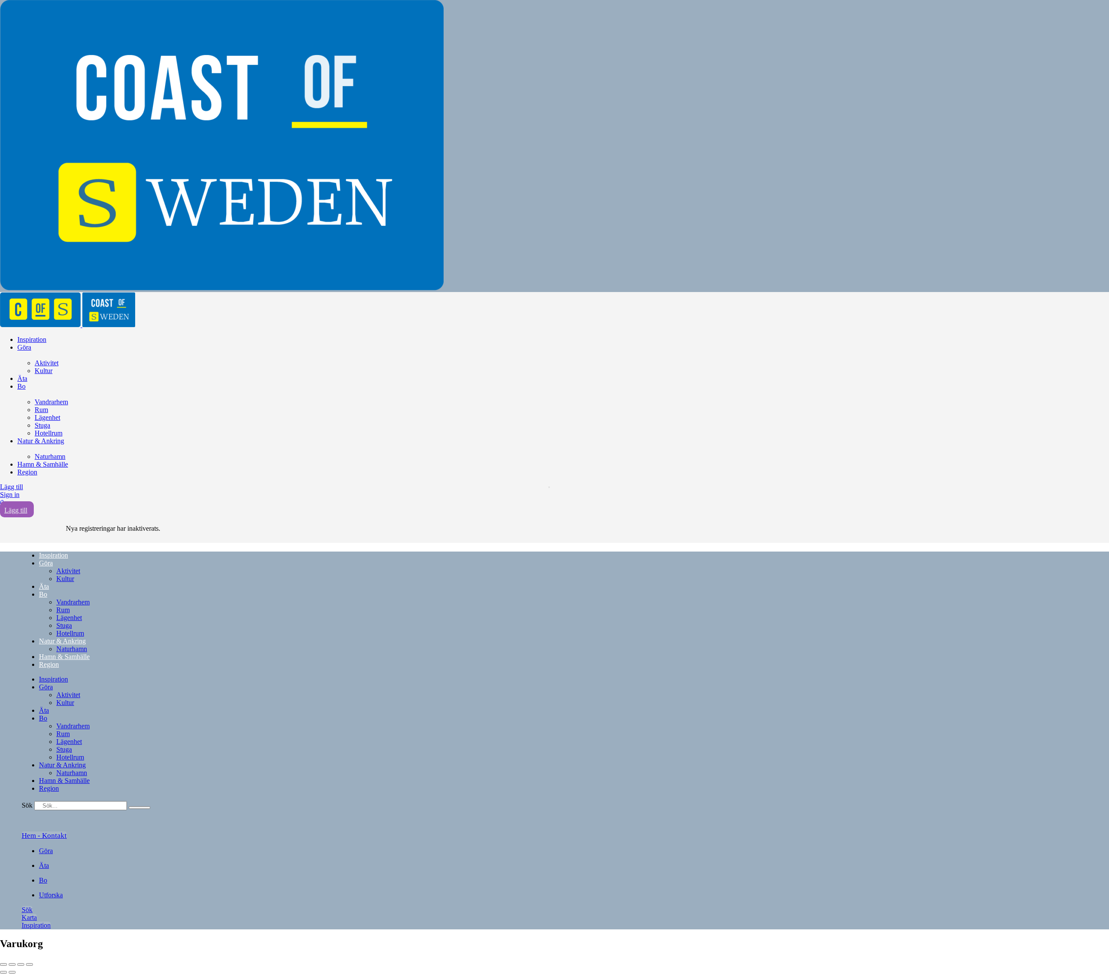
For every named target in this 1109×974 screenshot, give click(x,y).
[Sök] (139, 807)
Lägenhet (47, 417)
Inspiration (31, 339)
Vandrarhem (51, 402)
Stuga (42, 425)
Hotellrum (48, 433)
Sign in (9, 494)
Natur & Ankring (40, 441)
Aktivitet (46, 363)
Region (27, 472)
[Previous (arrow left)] (3, 972)
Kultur (43, 370)
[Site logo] (41, 324)
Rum (41, 409)
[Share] (12, 964)
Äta (22, 378)
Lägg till (11, 486)
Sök (27, 805)
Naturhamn (50, 456)
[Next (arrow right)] (12, 972)
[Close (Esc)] (3, 964)
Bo (21, 386)
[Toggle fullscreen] (20, 964)
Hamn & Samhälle (42, 464)
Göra (24, 347)
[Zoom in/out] (29, 964)
